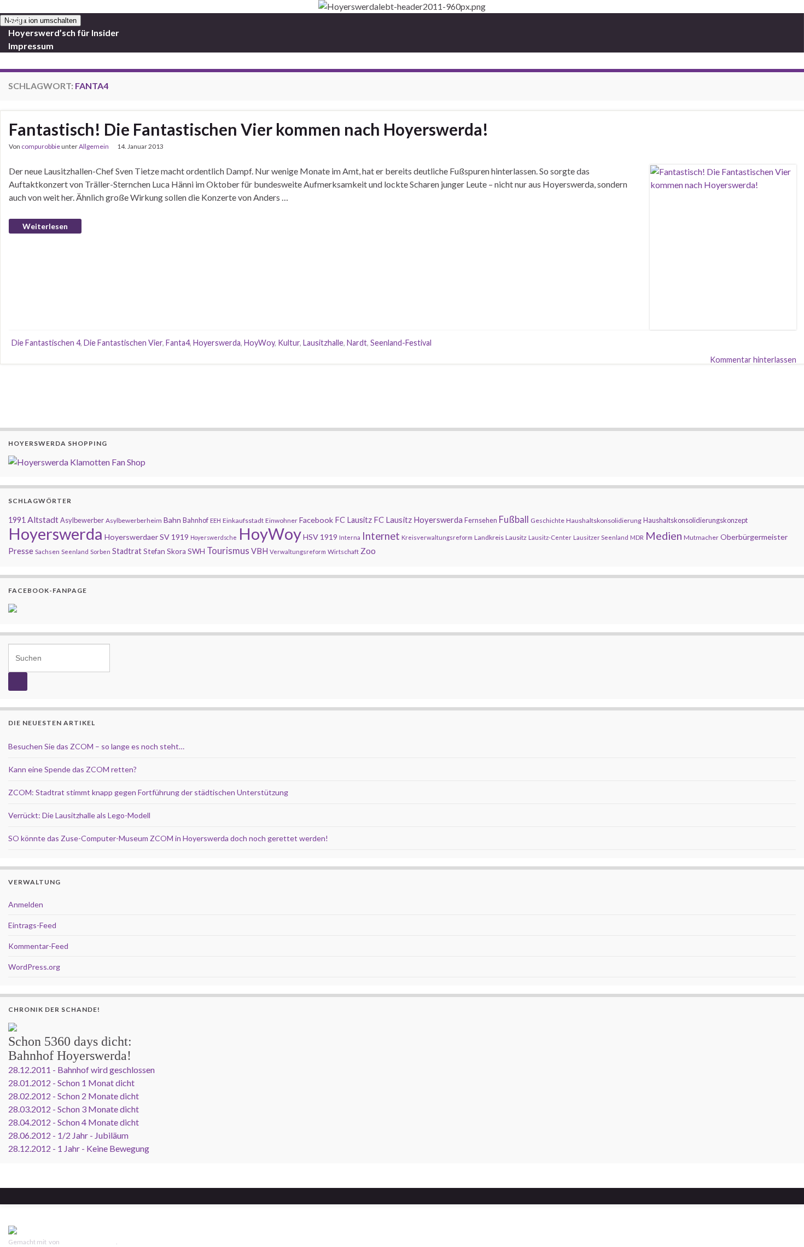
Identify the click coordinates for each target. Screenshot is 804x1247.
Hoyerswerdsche (213, 537)
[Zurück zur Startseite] (402, 6)
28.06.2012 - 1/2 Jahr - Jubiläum (68, 1135)
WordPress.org (34, 966)
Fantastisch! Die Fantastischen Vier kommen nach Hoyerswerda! (248, 129)
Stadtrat (127, 551)
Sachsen (47, 551)
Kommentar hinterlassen (753, 359)
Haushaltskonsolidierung (604, 520)
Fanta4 (178, 342)
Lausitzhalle (323, 342)
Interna (349, 537)
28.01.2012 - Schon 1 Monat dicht (71, 1082)
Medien (663, 535)
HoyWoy (259, 342)
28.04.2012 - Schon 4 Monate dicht (73, 1122)
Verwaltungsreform (298, 551)
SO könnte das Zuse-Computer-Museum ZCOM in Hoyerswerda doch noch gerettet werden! (168, 838)
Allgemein (94, 146)
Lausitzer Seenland (600, 537)
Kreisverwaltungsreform (437, 537)
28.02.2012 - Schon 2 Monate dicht (73, 1096)
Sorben (100, 551)
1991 (17, 520)
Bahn (172, 520)
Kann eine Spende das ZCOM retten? (72, 769)
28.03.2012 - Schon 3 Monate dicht (73, 1109)
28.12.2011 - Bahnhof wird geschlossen (81, 1069)
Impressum (31, 45)
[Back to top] (779, 1222)
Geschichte (547, 520)
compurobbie (40, 146)
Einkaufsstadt (243, 520)
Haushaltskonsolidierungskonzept (695, 520)
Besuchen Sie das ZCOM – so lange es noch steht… (96, 746)
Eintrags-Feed (32, 925)
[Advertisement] (402, 394)
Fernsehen (480, 520)
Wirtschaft (343, 551)
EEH (215, 520)
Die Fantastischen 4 (45, 342)
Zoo (368, 551)
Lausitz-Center (550, 537)
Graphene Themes (88, 1242)
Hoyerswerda (217, 342)
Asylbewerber (82, 520)
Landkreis (489, 537)
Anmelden (25, 904)
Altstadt (43, 519)
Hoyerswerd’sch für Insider (63, 32)
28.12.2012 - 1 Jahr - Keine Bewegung (78, 1148)
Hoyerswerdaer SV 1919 (146, 536)
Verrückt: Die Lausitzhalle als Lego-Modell (79, 815)
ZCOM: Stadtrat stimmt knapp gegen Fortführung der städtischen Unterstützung (148, 792)
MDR (637, 537)
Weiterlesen (45, 226)
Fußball (514, 519)
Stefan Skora (164, 551)
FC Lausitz (353, 520)
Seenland (75, 551)
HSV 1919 (320, 536)
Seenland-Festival (401, 342)
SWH (196, 551)
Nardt (357, 342)
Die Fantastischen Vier (123, 342)
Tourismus (228, 550)
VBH (259, 551)
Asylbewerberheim (134, 520)
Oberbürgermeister (754, 536)
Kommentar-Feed (38, 946)
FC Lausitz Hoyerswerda (418, 520)
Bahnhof (195, 520)
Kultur (289, 342)
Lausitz (516, 537)
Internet (381, 536)
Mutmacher (701, 537)
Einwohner (281, 520)
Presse (20, 551)
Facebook (316, 520)
